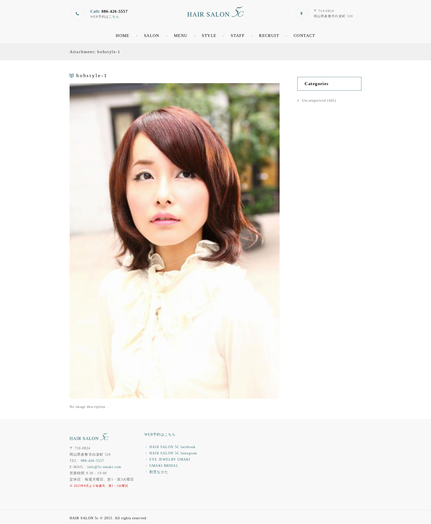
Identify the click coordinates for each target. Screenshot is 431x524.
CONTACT (304, 35)
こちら (114, 16)
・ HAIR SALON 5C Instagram (170, 453)
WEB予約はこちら (160, 434)
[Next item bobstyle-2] (227, 241)
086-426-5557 (92, 461)
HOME (122, 35)
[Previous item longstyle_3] (122, 241)
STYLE (209, 35)
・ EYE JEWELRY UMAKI (167, 459)
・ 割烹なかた (156, 472)
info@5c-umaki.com (104, 467)
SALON (151, 35)
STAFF (237, 35)
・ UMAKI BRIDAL (161, 466)
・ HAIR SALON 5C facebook (170, 447)
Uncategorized (314, 100)
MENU (181, 35)
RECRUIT (269, 35)
